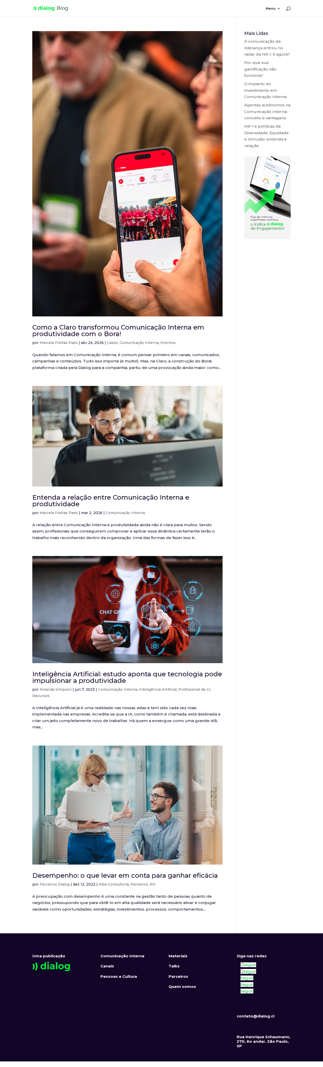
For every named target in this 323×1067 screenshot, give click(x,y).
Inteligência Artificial (158, 689)
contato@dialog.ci (255, 1016)
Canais (107, 966)
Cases (112, 342)
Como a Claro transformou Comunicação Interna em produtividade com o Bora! (118, 330)
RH (152, 884)
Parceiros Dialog (55, 884)
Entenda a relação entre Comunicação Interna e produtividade (110, 500)
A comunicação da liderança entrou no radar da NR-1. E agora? (267, 48)
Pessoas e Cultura (118, 976)
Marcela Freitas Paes (59, 342)
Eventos (168, 342)
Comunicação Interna (139, 342)
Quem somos (182, 986)
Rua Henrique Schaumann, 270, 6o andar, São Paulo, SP (263, 1041)
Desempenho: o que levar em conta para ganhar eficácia (125, 875)
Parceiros (139, 884)
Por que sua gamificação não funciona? (260, 69)
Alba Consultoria (114, 884)
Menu (271, 8)
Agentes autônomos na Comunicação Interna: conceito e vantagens (267, 111)
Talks (174, 966)
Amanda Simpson (56, 689)
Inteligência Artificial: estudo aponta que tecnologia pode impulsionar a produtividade (127, 677)
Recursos (40, 695)
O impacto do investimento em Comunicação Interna (265, 90)
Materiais (178, 956)
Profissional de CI (194, 689)
